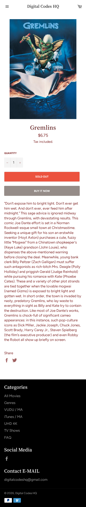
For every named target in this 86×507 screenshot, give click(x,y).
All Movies (12, 396)
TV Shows (12, 430)
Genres (9, 403)
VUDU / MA (13, 410)
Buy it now (42, 191)
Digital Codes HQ (43, 6)
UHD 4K (10, 423)
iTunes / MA (13, 417)
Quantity (10, 153)
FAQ (7, 437)
